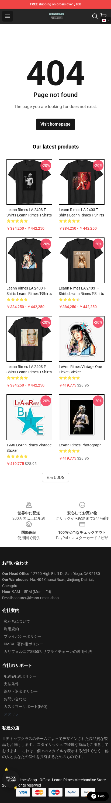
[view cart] (103, 16)
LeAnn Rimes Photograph (80, 445)
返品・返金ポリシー (21, 691)
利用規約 (11, 629)
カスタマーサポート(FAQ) (25, 706)
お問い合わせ (15, 699)
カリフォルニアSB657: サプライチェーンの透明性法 (48, 651)
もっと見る (55, 477)
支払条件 (11, 684)
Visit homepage (55, 124)
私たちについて (17, 621)
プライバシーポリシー (22, 636)
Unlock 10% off (11, 779)
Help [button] (101, 796)
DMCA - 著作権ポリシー (23, 644)
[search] (95, 16)
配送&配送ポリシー (20, 676)
